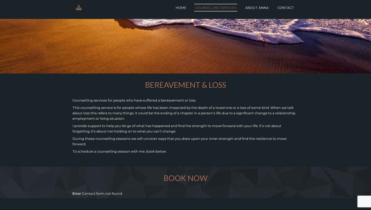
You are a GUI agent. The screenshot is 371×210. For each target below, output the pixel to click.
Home (181, 8)
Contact (285, 8)
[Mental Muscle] (78, 8)
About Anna (257, 8)
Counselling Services (215, 8)
